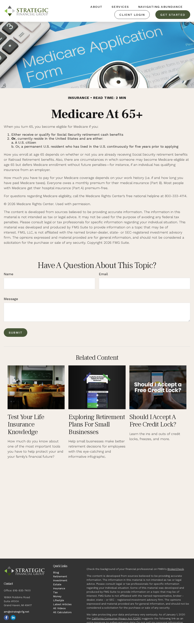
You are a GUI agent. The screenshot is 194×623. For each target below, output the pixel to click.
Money (57, 596)
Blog (56, 572)
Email (103, 274)
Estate (57, 584)
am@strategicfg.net (16, 611)
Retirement (60, 576)
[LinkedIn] (13, 617)
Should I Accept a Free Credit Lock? (152, 421)
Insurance (59, 588)
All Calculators (62, 612)
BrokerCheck (175, 568)
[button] (96, 6)
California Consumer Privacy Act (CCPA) (116, 618)
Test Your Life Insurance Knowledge (26, 424)
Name (8, 274)
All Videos (59, 608)
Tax (55, 592)
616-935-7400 (22, 590)
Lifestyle (58, 600)
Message (11, 299)
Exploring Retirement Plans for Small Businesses (96, 424)
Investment (60, 580)
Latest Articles (62, 604)
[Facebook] (6, 617)
